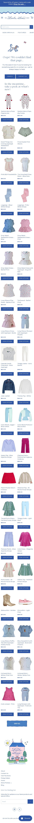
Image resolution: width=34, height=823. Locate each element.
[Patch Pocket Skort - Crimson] (9, 478)
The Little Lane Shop (13, 818)
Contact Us (22, 76)
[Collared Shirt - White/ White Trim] (25, 663)
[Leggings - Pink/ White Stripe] (25, 195)
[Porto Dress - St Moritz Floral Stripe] (9, 570)
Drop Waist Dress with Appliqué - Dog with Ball (25, 269)
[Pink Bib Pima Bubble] (9, 164)
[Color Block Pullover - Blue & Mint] (25, 415)
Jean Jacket (5, 396)
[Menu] (2, 18)
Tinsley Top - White (24, 396)
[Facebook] (19, 809)
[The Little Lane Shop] (17, 17)
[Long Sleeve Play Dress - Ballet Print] (9, 290)
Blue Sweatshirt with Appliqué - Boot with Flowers (24, 642)
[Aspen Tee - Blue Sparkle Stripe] (9, 445)
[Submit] (31, 27)
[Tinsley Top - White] (25, 386)
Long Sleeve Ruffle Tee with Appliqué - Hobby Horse (7, 642)
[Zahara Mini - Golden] (9, 600)
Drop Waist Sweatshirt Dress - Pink (24, 237)
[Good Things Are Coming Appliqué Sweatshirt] (9, 132)
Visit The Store (6, 775)
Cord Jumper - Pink (7, 704)
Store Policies (5, 783)
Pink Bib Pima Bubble (9, 174)
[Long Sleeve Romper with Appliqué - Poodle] (25, 321)
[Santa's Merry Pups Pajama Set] (9, 101)
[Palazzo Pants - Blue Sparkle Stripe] (9, 539)
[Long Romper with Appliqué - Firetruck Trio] (25, 694)
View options (7, 119)
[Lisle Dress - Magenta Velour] (25, 539)
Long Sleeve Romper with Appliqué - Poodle (24, 332)
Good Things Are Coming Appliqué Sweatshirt (7, 143)
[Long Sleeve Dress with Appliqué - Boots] (9, 321)
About (3, 771)
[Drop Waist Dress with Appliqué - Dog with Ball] (25, 258)
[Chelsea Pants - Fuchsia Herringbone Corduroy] (25, 445)
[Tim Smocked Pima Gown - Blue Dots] (25, 164)
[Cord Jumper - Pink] (9, 694)
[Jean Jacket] (9, 386)
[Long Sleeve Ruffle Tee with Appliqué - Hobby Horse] (9, 631)
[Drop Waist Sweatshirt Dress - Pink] (25, 225)
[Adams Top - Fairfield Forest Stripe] (25, 570)
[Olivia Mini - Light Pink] (25, 600)
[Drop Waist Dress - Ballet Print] (9, 258)
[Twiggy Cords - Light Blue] (25, 508)
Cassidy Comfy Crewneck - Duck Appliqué (7, 365)
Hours (3, 780)
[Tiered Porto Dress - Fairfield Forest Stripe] (9, 508)
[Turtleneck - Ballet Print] (25, 290)
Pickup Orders (5, 778)
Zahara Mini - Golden (8, 610)
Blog (2, 785)
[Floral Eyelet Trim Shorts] (25, 132)
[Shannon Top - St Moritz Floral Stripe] (25, 478)
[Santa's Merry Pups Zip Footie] (25, 101)
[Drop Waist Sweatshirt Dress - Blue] (9, 225)
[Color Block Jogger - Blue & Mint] (9, 415)
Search (10, 76)
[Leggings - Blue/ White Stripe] (9, 195)
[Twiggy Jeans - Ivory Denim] (25, 353)
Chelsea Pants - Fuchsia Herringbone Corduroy (24, 457)
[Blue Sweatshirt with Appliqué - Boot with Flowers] (25, 631)
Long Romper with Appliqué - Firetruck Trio (24, 705)
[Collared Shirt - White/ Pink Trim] (9, 663)
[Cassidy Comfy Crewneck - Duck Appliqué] (9, 353)
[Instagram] (14, 809)
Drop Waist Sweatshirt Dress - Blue (7, 237)
